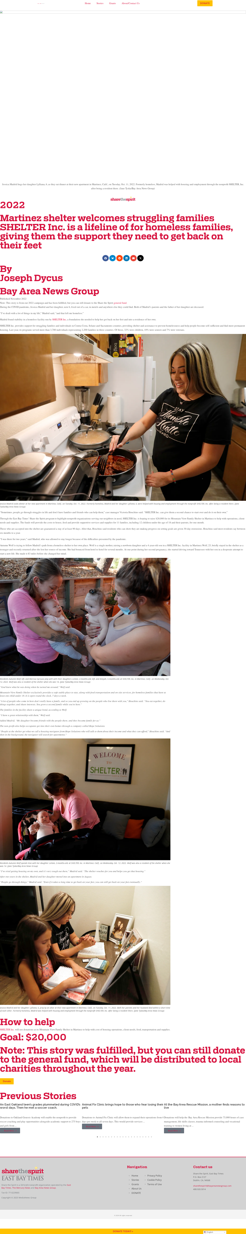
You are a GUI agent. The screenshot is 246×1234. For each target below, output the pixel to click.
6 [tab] (111, 1136)
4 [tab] (105, 1136)
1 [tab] (97, 1136)
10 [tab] (123, 1136)
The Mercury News (21, 1187)
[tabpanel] (41, 1118)
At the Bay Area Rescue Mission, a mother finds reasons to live (122, 1106)
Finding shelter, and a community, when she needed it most (201, 1106)
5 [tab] (108, 1136)
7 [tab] (114, 1136)
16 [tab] (140, 1136)
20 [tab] (151, 1136)
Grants (112, 3)
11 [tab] (125, 1136)
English (209, 1232)
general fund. (120, 302)
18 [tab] (145, 1136)
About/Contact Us (131, 3)
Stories (100, 3)
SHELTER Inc (59, 319)
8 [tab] (117, 1136)
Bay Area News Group (45, 1187)
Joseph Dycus (31, 279)
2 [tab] (100, 1136)
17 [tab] (143, 1136)
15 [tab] (137, 1136)
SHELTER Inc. (7, 1029)
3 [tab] (103, 1136)
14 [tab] (134, 1136)
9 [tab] (120, 1136)
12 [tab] (128, 1136)
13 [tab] (131, 1136)
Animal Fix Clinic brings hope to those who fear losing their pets (40, 1106)
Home (88, 3)
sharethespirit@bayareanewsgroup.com (212, 1185)
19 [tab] (148, 1136)
